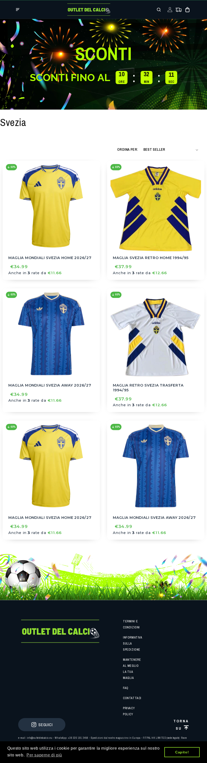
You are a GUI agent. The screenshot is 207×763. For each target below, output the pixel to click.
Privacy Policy (129, 711)
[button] (17, 9)
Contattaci (132, 698)
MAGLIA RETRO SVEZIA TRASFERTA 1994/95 (148, 387)
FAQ (125, 688)
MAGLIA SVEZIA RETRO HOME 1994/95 (150, 258)
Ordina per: (127, 149)
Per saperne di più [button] (44, 755)
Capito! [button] (182, 752)
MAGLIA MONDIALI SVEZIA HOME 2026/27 (49, 258)
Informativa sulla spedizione (132, 643)
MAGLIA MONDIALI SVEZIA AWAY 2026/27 (49, 385)
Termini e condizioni (131, 624)
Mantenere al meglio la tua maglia (132, 669)
